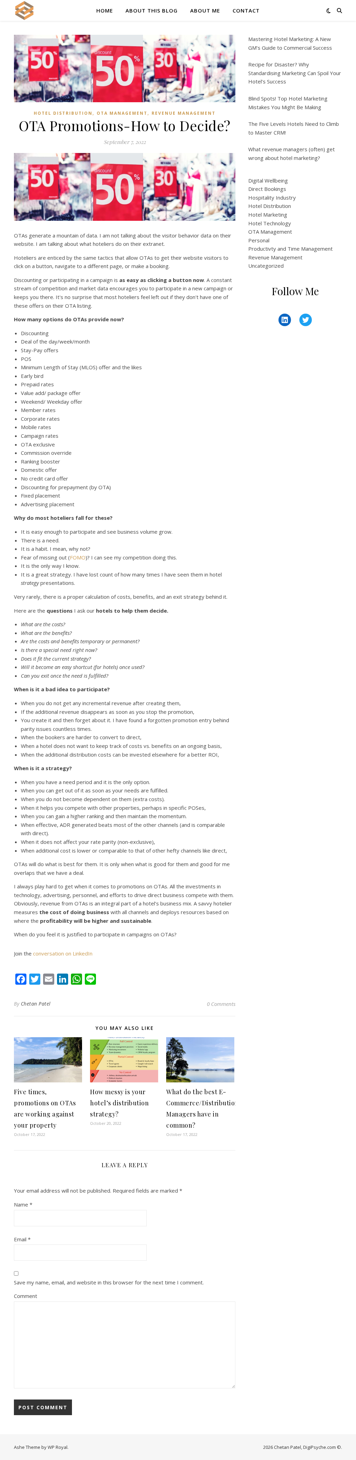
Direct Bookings (267, 188)
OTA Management (122, 113)
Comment (25, 1295)
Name (23, 1204)
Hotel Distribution (63, 113)
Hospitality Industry (272, 197)
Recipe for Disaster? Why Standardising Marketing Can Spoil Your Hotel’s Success (294, 73)
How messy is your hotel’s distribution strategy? (119, 1103)
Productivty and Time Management (290, 248)
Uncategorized (266, 265)
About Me (205, 10)
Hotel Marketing (267, 214)
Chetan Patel (36, 1003)
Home (104, 10)
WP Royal (57, 1447)
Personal (258, 240)
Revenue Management (184, 113)
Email (22, 1239)
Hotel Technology (269, 223)
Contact (246, 10)
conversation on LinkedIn (62, 953)
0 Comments (221, 1003)
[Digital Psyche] (24, 10)
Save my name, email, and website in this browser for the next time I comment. (109, 1282)
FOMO (78, 557)
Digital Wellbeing (268, 180)
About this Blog (152, 10)
